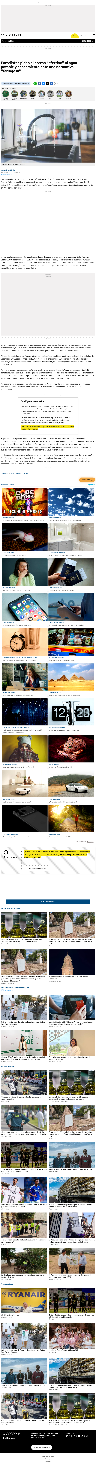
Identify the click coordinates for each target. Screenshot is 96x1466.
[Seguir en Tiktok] (82, 1436)
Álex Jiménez (5, 1174)
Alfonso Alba (17, 944)
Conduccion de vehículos (18, 2)
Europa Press (5, 1244)
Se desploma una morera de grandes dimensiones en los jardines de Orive (23, 1276)
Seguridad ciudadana (41, 2)
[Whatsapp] (35, 83)
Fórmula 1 (65, 2)
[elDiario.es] (13, 1438)
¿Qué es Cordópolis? (48, 1456)
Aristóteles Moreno (6, 1317)
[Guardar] (55, 83)
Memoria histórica (27, 2)
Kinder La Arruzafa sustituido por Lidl (63, 1350)
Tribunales (34, 2)
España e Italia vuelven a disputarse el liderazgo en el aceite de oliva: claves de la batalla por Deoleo (21, 940)
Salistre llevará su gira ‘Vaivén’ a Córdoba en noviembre (70, 1169)
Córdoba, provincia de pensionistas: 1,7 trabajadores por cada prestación (22, 1098)
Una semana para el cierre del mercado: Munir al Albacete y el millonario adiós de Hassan (23, 1205)
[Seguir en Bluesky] (67, 1436)
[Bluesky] (43, 83)
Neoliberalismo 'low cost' (11, 1315)
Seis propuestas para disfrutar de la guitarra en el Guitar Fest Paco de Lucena (23, 1023)
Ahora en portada (7, 1066)
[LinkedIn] (51, 83)
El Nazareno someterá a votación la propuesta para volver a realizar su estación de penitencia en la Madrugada (72, 1241)
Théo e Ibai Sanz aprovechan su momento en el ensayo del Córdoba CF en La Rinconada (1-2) (24, 1170)
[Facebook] (39, 83)
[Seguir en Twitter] (69, 1436)
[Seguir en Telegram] (74, 1436)
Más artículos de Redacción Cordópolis (15, 988)
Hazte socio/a (75, 35)
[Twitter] (47, 83)
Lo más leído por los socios (10, 908)
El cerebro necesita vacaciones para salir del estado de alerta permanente (70, 1058)
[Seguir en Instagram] (76, 1436)
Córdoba (25, 473)
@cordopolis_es (7, 174)
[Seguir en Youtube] (79, 1436)
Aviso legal (48, 1459)
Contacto (48, 1462)
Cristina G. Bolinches (7, 944)
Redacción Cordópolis (8, 170)
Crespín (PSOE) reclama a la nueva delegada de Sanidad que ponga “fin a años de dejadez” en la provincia (23, 1058)
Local (12, 473)
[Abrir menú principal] (94, 35)
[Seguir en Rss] (87, 1436)
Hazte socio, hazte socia (37, 868)
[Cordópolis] (13, 1433)
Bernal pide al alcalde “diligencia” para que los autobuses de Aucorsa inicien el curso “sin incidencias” (71, 1023)
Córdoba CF (59, 2)
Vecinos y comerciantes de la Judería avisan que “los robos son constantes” (23, 1241)
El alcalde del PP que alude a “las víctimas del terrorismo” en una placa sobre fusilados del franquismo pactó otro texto (71, 941)
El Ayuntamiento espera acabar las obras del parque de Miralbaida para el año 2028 (70, 1276)
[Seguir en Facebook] (71, 1436)
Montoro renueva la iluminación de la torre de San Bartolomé (68, 978)
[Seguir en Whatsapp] (85, 1436)
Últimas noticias (7, 1284)
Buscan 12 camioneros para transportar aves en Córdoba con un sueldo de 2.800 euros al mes (70, 1205)
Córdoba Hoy (8, 41)
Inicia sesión (83, 35)
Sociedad (18, 473)
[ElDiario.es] (87, 41)
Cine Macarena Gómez (51, 2)
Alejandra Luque (6, 1136)
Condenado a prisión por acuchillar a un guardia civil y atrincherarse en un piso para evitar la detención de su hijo (24, 1133)
